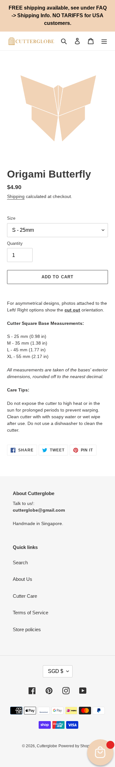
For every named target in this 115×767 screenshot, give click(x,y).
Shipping (16, 196)
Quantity (15, 243)
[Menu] (104, 41)
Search (20, 562)
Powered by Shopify (75, 746)
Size (11, 218)
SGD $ (55, 671)
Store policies (27, 629)
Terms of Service (30, 612)
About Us (22, 579)
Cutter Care (25, 596)
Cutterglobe (47, 746)
